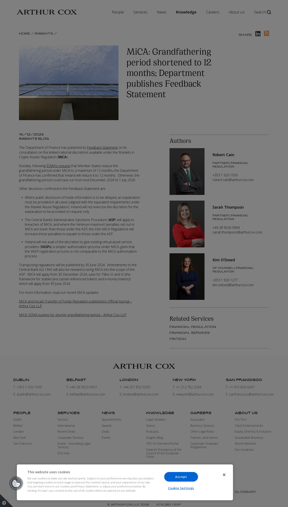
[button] (16, 483)
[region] (125, 482)
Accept (181, 477)
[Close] (224, 474)
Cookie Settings (181, 488)
